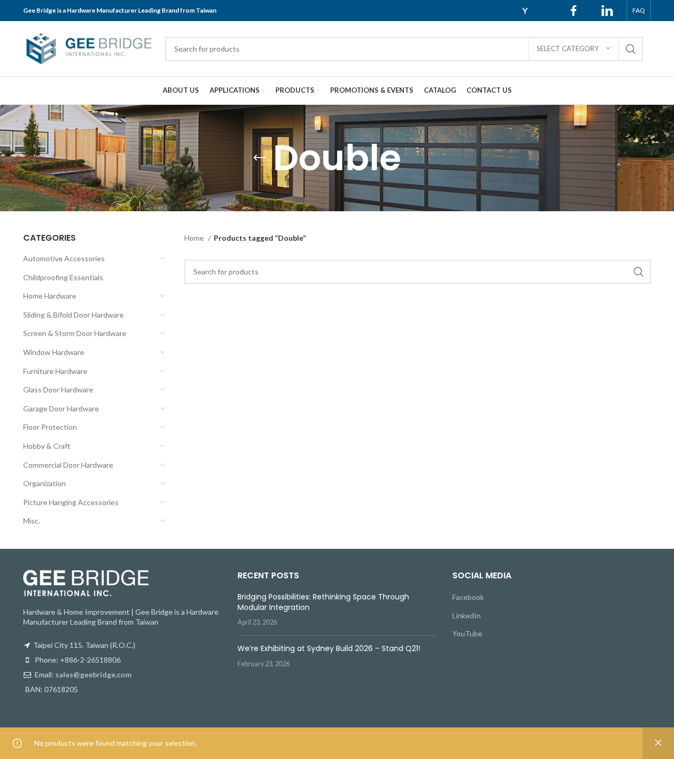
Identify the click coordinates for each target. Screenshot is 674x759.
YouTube (467, 633)
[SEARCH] (631, 49)
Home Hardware (49, 295)
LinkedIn (466, 615)
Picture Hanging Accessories (70, 502)
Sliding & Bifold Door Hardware (73, 314)
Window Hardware (53, 352)
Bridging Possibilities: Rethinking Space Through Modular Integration (323, 602)
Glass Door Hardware (58, 389)
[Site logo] (89, 47)
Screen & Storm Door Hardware (74, 333)
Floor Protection (50, 426)
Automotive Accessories (64, 258)
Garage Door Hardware (61, 408)
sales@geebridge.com (93, 674)
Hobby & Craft (47, 445)
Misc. (31, 520)
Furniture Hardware (55, 371)
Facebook (468, 597)
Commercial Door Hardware (68, 464)
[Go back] (259, 158)
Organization (44, 483)
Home (194, 237)
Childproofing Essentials (63, 277)
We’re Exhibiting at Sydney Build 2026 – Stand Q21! (328, 648)
